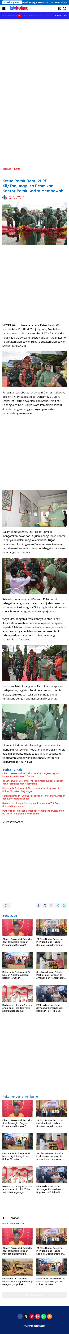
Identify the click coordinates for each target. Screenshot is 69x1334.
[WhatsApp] (43, 1317)
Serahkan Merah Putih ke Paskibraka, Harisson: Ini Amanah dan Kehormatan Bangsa (33, 797)
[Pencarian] (65, 8)
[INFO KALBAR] (18, 8)
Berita (5, 175)
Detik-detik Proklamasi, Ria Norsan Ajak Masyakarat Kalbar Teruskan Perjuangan (30, 790)
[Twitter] (26, 1317)
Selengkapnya (33, 1295)
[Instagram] (37, 1317)
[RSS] (49, 1317)
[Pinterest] (31, 1317)
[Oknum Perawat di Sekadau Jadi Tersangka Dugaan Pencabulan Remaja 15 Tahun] (17, 927)
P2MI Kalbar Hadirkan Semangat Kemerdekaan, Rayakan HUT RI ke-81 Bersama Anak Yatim (33, 812)
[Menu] (4, 8)
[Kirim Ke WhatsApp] (64, 905)
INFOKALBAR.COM (17, 196)
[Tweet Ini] (45, 905)
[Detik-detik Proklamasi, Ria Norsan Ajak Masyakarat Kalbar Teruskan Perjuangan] (17, 960)
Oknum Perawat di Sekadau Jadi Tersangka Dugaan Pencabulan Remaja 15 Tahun (30, 775)
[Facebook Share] (38, 905)
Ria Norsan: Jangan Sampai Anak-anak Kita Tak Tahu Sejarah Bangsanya (31, 805)
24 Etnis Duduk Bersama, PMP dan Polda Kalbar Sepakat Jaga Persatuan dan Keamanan (32, 782)
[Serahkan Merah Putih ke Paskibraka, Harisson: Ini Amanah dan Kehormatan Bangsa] (51, 960)
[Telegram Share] (57, 905)
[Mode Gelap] (59, 8)
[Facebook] (20, 1317)
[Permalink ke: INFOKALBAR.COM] (5, 197)
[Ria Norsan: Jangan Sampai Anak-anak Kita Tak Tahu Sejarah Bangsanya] (17, 993)
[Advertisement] (34, 55)
